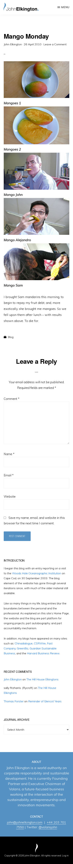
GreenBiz (22, 648)
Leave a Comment (55, 44)
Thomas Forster (14, 701)
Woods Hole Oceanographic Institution (36, 573)
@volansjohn (48, 827)
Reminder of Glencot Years (44, 701)
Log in (65, 855)
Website (10, 496)
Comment (11, 399)
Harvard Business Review (43, 653)
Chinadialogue (24, 643)
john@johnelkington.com (24, 822)
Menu (65, 7)
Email (8, 475)
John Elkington (13, 679)
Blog (10, 337)
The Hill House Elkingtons (42, 679)
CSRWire (40, 643)
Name (9, 454)
